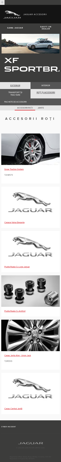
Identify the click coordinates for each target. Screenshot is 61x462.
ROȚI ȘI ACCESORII (46, 92)
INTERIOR (45, 85)
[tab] (15, 85)
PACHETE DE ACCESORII (15, 102)
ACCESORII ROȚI (25, 108)
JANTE (41, 108)
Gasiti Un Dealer (45, 28)
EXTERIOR (15, 85)
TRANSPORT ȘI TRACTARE (15, 93)
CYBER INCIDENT (8, 427)
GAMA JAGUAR (15, 28)
